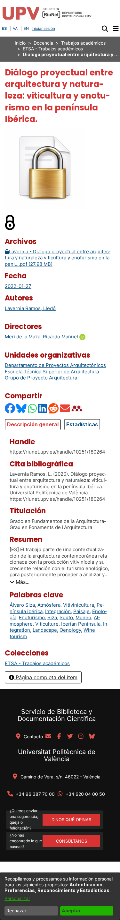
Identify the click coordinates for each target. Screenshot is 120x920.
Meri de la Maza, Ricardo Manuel (41, 337)
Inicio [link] (20, 43)
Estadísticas (82, 424)
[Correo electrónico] (65, 408)
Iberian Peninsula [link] (80, 624)
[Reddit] (53, 408)
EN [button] (26, 28)
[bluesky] (91, 736)
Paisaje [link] (81, 611)
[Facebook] (10, 408)
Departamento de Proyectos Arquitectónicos (55, 365)
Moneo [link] (83, 617)
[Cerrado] (10, 222)
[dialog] (60, 896)
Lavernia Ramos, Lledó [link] (30, 308)
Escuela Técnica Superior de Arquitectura (52, 372)
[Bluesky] (21, 408)
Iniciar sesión (44, 28)
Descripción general (33, 424)
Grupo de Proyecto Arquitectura (41, 378)
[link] (37, 663)
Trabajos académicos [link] (83, 43)
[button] (105, 28)
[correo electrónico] (48, 736)
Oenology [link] (70, 630)
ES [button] (4, 28)
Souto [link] (66, 617)
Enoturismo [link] (32, 617)
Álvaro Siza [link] (22, 605)
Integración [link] (58, 611)
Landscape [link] (45, 630)
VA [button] (15, 28)
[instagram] (81, 736)
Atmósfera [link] (48, 605)
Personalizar (17, 898)
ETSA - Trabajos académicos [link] (53, 48)
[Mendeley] (77, 408)
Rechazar (16, 910)
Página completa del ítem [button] (45, 677)
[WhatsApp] (32, 408)
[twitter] (70, 736)
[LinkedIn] (43, 408)
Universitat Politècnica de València (56, 755)
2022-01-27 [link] (18, 286)
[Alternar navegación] (115, 28)
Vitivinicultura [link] (78, 605)
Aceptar (71, 910)
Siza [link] (52, 617)
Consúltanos (71, 841)
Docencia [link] (43, 43)
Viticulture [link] (47, 624)
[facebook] (59, 736)
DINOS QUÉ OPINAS (71, 819)
